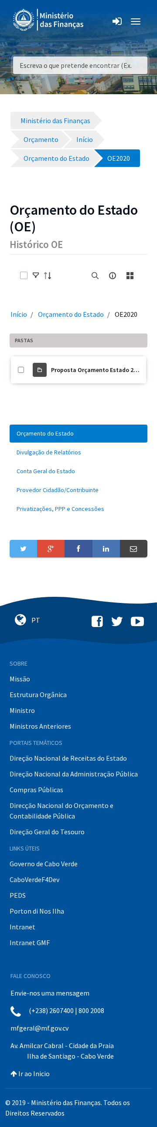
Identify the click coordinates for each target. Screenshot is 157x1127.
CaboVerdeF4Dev (34, 879)
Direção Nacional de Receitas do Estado (68, 758)
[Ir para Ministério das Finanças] (49, 20)
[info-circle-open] (112, 276)
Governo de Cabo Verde (44, 863)
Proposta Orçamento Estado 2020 (97, 370)
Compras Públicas (36, 789)
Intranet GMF (30, 942)
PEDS (18, 895)
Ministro (22, 710)
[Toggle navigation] (97, 21)
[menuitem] (78, 434)
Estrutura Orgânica (38, 694)
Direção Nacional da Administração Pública (74, 773)
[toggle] (36, 276)
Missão (20, 678)
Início (18, 314)
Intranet (22, 926)
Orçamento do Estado (71, 314)
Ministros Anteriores (40, 726)
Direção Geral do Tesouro (47, 831)
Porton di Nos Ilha (37, 911)
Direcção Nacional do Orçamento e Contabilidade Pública (61, 810)
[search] (95, 276)
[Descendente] (50, 276)
